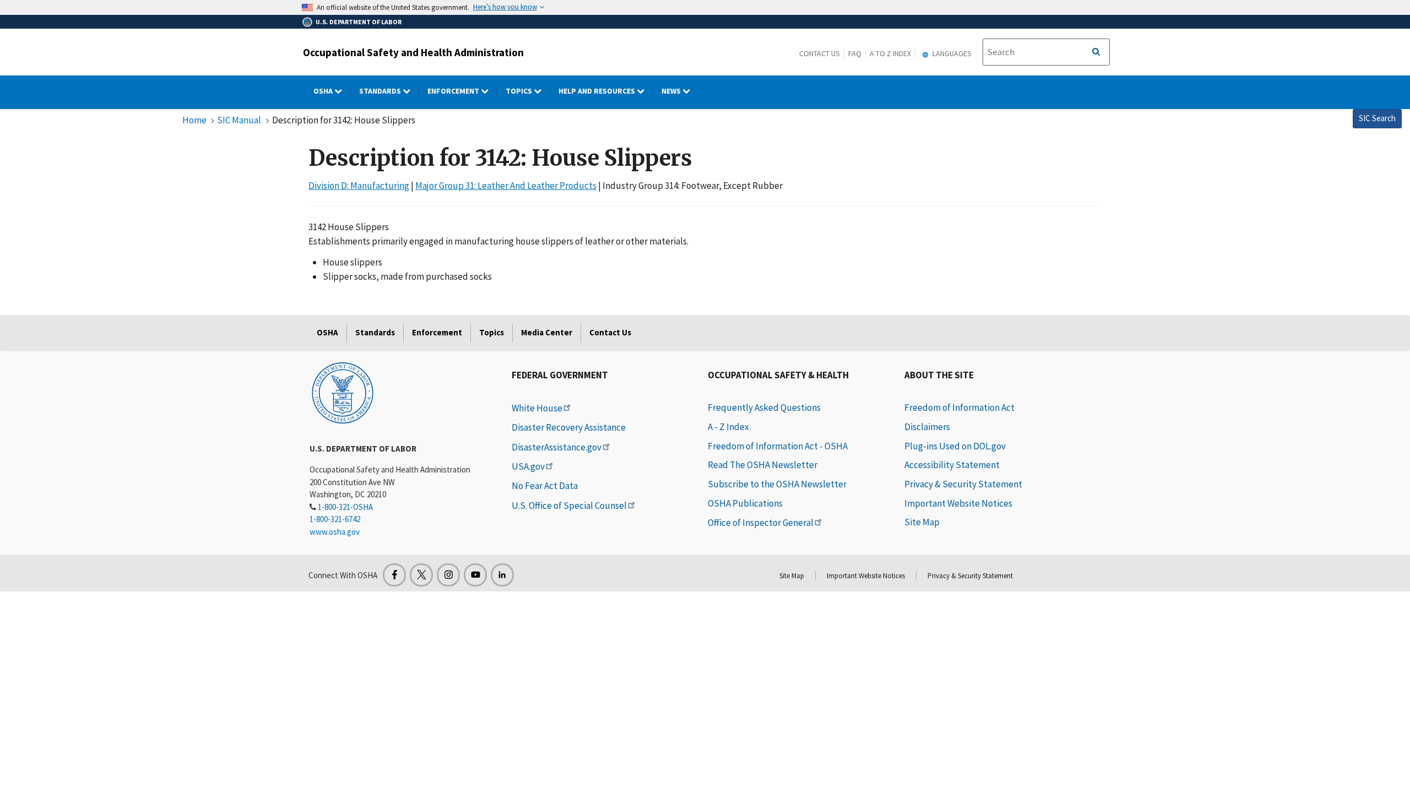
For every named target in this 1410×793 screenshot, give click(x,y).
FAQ (854, 53)
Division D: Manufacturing (358, 186)
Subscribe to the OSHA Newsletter (777, 484)
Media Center (546, 332)
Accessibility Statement (952, 465)
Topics (520, 91)
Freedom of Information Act (959, 407)
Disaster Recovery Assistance (569, 427)
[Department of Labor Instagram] (448, 574)
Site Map (922, 522)
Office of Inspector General (761, 523)
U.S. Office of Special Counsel (569, 505)
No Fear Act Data (545, 486)
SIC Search (1377, 118)
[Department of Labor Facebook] (394, 574)
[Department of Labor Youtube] (475, 574)
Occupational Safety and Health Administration (413, 52)
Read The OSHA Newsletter (762, 465)
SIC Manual (239, 120)
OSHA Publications (745, 503)
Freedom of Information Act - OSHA (778, 446)
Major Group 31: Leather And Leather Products (505, 186)
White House (537, 408)
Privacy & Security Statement (963, 484)
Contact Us (819, 53)
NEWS (671, 91)
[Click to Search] (1096, 52)
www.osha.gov (335, 531)
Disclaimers (927, 427)
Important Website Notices (958, 503)
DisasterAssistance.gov (556, 447)
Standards (381, 91)
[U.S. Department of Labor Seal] (343, 392)
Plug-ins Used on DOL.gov (955, 446)
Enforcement (454, 91)
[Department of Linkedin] (502, 574)
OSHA (323, 91)
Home (194, 120)
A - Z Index (728, 427)
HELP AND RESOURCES (597, 91)
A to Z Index (890, 53)
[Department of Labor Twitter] (421, 574)
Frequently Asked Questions (764, 407)
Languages (951, 53)
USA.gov (528, 466)
